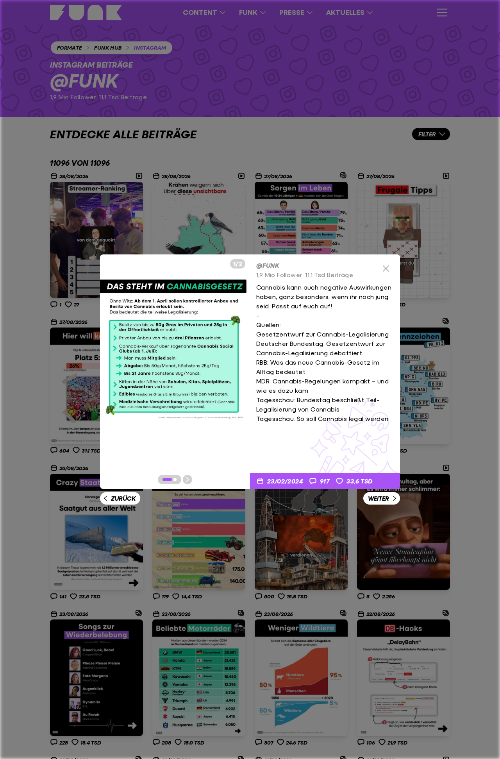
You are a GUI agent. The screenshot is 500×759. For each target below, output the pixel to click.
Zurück (123, 498)
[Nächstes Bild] (187, 479)
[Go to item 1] (167, 479)
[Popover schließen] (386, 268)
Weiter (378, 498)
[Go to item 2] (175, 479)
